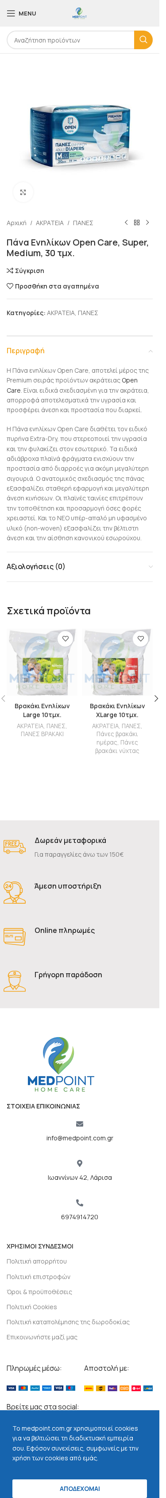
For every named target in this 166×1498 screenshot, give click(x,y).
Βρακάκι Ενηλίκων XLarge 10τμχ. (117, 710)
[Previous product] (126, 223)
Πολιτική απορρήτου (37, 1261)
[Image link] (41, 1387)
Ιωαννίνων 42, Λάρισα (80, 1177)
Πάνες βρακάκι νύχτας (117, 746)
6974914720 (79, 1217)
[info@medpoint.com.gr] (79, 1123)
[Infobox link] (80, 847)
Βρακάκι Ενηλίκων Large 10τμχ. (42, 710)
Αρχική (17, 222)
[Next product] (147, 223)
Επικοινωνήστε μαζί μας (42, 1337)
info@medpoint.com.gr (79, 1138)
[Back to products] (136, 223)
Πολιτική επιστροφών (38, 1276)
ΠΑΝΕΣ (83, 222)
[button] (156, 698)
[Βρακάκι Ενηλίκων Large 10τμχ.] (42, 662)
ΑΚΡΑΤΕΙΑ (50, 222)
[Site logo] (79, 12)
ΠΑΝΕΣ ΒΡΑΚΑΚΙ (42, 734)
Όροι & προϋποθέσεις (39, 1291)
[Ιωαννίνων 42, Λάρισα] (79, 1163)
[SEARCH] (143, 40)
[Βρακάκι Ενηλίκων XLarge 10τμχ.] (117, 662)
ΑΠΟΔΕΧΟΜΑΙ (80, 1488)
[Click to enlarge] (23, 192)
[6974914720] (79, 1202)
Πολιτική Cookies (32, 1307)
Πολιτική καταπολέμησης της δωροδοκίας (68, 1322)
